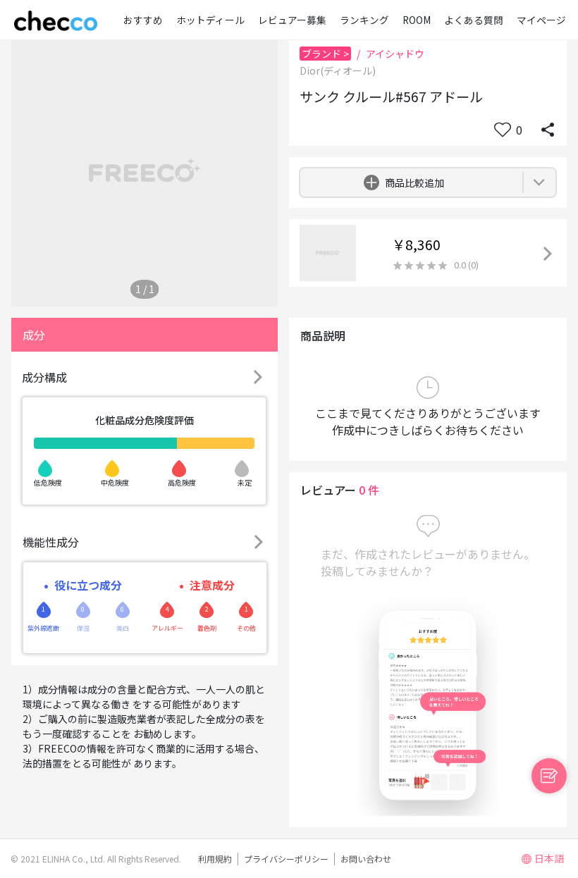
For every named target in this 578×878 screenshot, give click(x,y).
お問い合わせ (365, 859)
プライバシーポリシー (286, 859)
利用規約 (215, 859)
